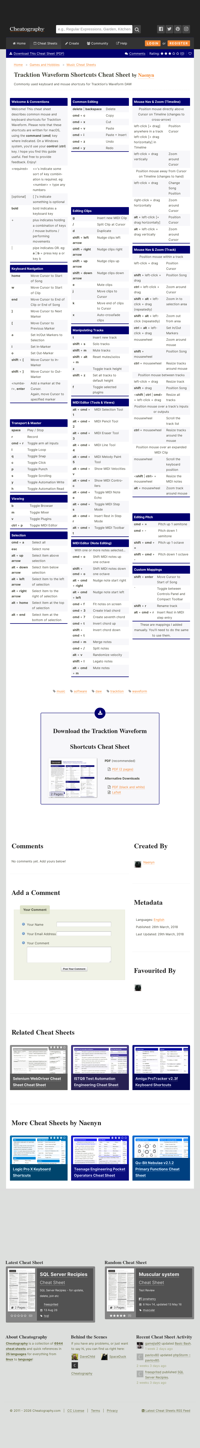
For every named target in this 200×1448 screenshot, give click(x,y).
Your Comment (38, 943)
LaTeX (116, 792)
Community (99, 43)
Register (179, 43)
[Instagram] (186, 29)
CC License (75, 1411)
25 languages (16, 1354)
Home (21, 43)
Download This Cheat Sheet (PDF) (39, 53)
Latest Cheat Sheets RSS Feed (167, 1411)
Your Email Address (41, 934)
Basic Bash (183, 1343)
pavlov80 (152, 1355)
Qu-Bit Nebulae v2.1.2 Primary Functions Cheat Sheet (157, 1169)
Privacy (112, 1411)
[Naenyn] (137, 990)
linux (9, 1359)
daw (99, 691)
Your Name (35, 924)
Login (153, 43)
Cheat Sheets (47, 43)
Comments (137, 53)
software (80, 691)
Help (123, 43)
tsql (46, 1315)
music (61, 691)
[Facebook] (161, 29)
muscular (149, 1310)
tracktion (117, 691)
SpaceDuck (117, 1356)
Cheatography (17, 1343)
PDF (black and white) (128, 787)
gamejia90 (153, 1343)
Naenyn (148, 862)
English (159, 920)
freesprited (51, 1304)
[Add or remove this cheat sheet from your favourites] (190, 53)
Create (73, 43)
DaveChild (87, 1356)
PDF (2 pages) (122, 769)
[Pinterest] (178, 29)
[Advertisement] (100, 10)
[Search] (137, 29)
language (25, 1359)
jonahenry (149, 1298)
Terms (95, 1411)
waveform (139, 691)
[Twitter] (169, 29)
